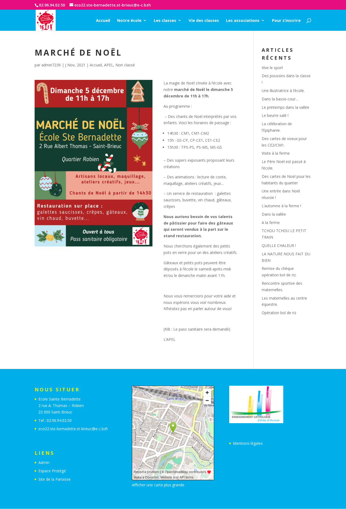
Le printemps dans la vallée (285, 107)
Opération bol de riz (279, 312)
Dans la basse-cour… (280, 98)
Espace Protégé (52, 470)
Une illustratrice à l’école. (283, 90)
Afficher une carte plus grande (158, 484)
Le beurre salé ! (275, 115)
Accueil (103, 20)
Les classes (165, 20)
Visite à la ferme (276, 153)
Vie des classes (204, 20)
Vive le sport (272, 67)
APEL (108, 64)
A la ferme (271, 222)
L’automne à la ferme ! (281, 205)
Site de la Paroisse (54, 479)
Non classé (125, 64)
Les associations (243, 20)
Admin (43, 462)
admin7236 (51, 64)
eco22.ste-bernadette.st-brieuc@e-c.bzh (73, 428)
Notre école (129, 20)
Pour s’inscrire (286, 20)
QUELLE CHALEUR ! (279, 245)
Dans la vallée (274, 214)
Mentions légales (248, 443)
